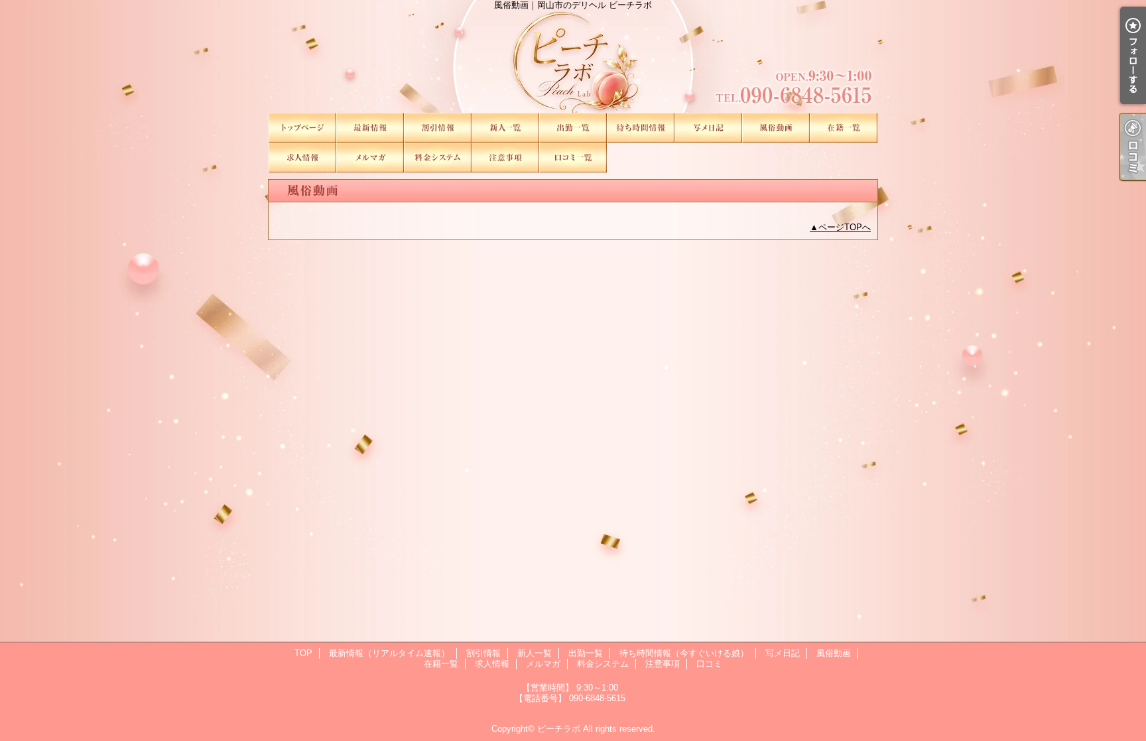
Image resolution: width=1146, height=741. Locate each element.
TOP (302, 128)
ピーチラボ (558, 729)
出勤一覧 (573, 128)
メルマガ (370, 157)
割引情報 (438, 128)
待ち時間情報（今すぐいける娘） (640, 128)
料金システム (438, 157)
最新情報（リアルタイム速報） (370, 128)
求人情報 (302, 157)
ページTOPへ (844, 227)
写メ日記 (708, 128)
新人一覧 (505, 128)
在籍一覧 (843, 128)
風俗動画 (776, 128)
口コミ (573, 157)
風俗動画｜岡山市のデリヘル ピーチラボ (573, 56)
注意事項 (505, 157)
